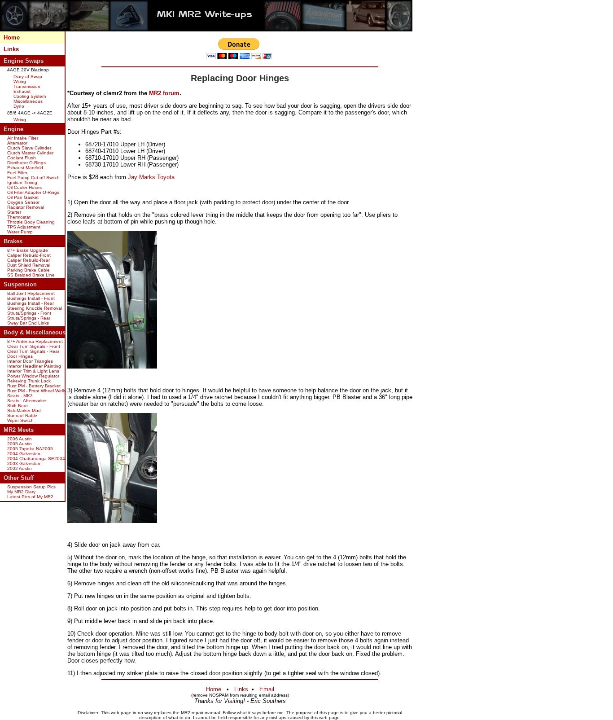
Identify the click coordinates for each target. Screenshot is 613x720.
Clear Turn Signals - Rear (33, 351)
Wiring (19, 81)
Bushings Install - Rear (30, 303)
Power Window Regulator (33, 375)
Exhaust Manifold (25, 167)
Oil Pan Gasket (23, 197)
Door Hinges (20, 356)
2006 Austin (19, 438)
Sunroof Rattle (22, 415)
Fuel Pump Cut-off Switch (33, 177)
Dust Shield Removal (28, 265)
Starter (14, 212)
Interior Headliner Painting (34, 366)
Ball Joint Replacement (31, 293)
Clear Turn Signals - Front (33, 346)
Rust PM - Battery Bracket (34, 385)
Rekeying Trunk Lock (29, 380)
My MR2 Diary (21, 491)
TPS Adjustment (23, 226)
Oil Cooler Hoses (24, 187)
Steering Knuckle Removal (34, 308)
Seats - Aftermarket (27, 400)
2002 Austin (19, 468)
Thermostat (19, 217)
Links (11, 49)
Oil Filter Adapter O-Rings (33, 192)
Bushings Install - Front (31, 298)
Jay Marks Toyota (151, 177)
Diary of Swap (27, 76)
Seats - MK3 (20, 395)
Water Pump (20, 231)
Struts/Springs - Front (29, 313)
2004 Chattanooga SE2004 (36, 458)
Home (12, 37)
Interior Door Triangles (30, 361)
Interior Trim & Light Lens (33, 371)
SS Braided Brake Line (31, 274)
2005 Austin (19, 443)
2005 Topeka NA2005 (30, 448)
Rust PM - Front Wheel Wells (36, 390)
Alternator (17, 142)
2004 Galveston (23, 453)
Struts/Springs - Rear (28, 318)
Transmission (26, 86)
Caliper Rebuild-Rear (28, 260)
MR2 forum (164, 93)
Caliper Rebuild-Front (29, 255)
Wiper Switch (20, 420)
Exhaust (22, 91)
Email (266, 689)
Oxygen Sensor (23, 202)
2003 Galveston (23, 463)
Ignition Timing (22, 182)
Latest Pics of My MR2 (30, 496)
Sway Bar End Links (28, 322)
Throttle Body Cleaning (31, 222)
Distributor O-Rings (26, 162)
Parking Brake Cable (28, 270)
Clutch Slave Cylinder (29, 147)
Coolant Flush (21, 157)
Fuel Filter (17, 172)
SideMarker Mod (24, 410)
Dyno (18, 106)
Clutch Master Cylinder (30, 152)
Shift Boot (17, 405)
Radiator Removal (25, 207)
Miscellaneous (28, 101)
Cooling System (29, 96)
